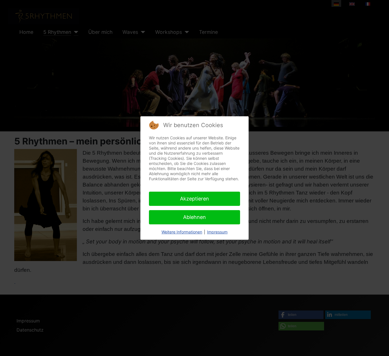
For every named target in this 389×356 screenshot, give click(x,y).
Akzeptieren (194, 199)
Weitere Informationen (181, 231)
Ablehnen (194, 217)
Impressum (217, 231)
